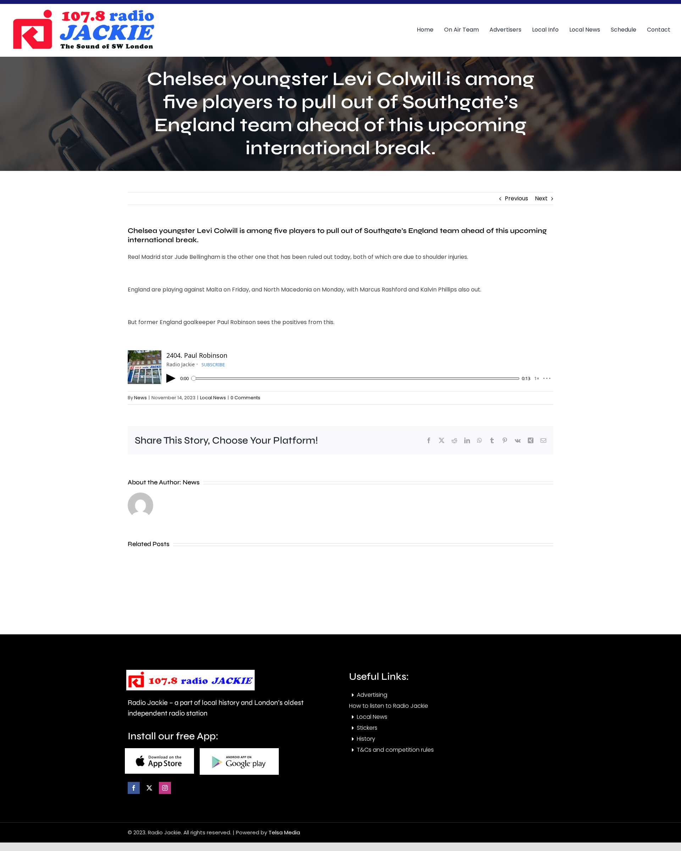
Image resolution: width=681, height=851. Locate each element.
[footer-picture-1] (159, 751)
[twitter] (149, 788)
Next (541, 198)
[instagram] (165, 788)
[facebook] (134, 788)
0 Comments (245, 397)
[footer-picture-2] (239, 751)
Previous (516, 198)
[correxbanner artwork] (83, 12)
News (140, 397)
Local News (213, 397)
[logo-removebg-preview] (190, 672)
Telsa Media (284, 832)
